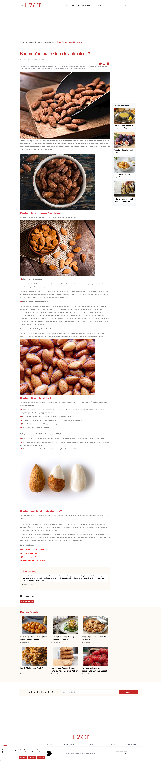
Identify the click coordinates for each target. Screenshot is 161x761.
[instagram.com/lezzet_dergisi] (121, 753)
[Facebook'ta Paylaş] (107, 64)
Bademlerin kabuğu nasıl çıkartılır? (34, 549)
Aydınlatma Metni (70, 744)
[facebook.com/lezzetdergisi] (117, 753)
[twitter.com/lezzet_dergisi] (125, 753)
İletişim (49, 744)
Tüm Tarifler (69, 5)
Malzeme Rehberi (49, 42)
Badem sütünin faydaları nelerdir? (34, 561)
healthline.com (27, 585)
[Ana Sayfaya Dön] (80, 737)
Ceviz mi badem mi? (29, 557)
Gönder (128, 692)
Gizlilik (91, 744)
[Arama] (139, 5)
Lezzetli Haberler (84, 5)
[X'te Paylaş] (104, 64)
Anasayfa (23, 42)
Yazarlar (98, 5)
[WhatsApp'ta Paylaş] (100, 64)
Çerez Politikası (111, 744)
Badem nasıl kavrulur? (30, 553)
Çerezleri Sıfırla (131, 744)
